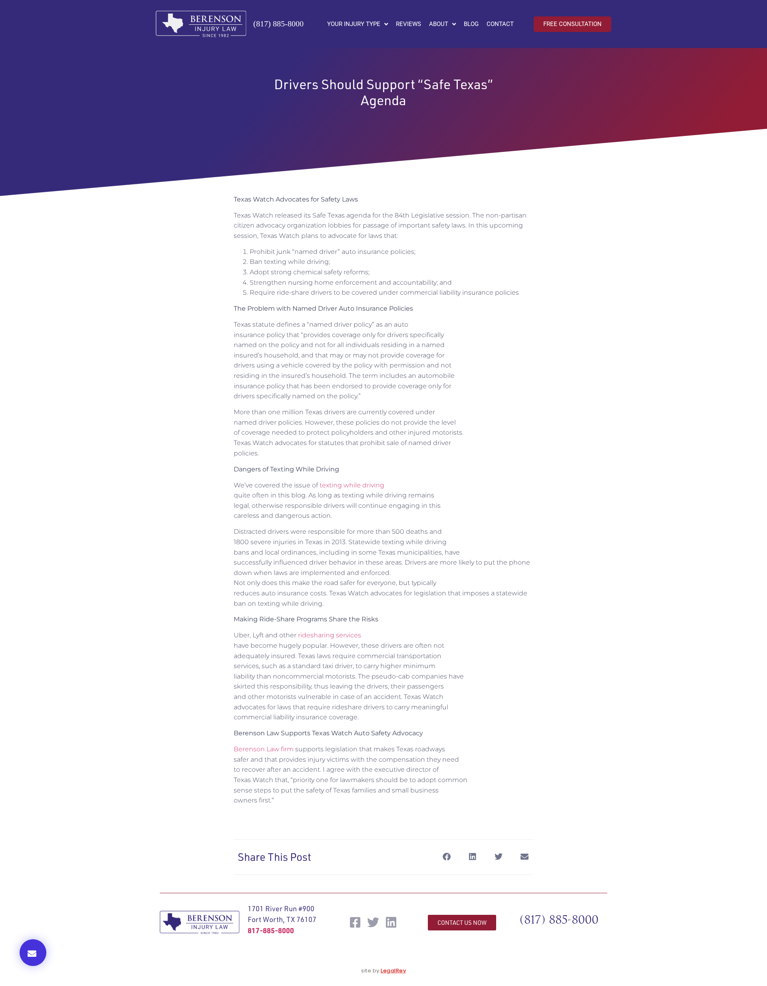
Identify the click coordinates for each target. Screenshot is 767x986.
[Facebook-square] (355, 922)
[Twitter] (373, 922)
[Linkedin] (391, 922)
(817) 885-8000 (278, 23)
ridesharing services (329, 635)
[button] (33, 952)
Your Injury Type (353, 24)
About (438, 24)
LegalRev (393, 970)
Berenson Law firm (264, 749)
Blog (471, 24)
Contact (500, 24)
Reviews (408, 24)
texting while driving (352, 485)
